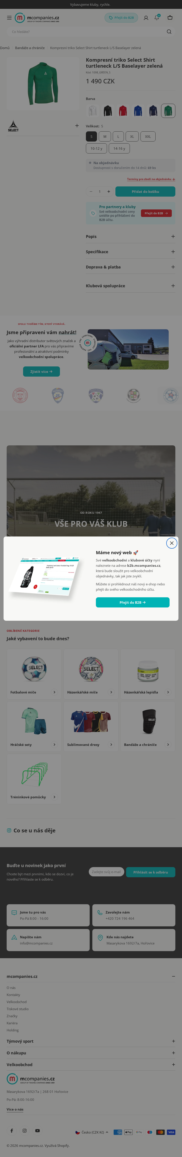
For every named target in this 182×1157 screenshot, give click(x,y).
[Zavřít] (171, 543)
